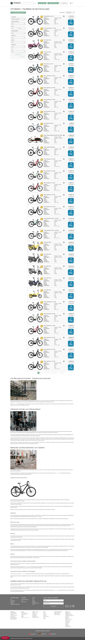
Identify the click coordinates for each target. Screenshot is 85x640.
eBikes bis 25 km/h (57, 612)
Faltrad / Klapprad (46, 616)
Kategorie (13, 17)
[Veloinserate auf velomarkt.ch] (15, 3)
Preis (12, 26)
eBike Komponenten (68, 626)
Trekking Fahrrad (34, 613)
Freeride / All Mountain (13, 615)
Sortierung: (62, 12)
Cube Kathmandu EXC (49, 147)
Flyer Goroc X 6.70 (48, 64)
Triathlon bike (23, 614)
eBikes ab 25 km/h (57, 613)
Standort (13, 44)
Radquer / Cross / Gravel (25, 617)
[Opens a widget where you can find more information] (5, 638)
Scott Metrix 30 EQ (48, 123)
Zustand (13, 35)
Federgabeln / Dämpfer (68, 614)
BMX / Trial (45, 614)
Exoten (44, 612)
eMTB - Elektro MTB (57, 614)
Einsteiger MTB (12, 616)
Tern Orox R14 (47, 52)
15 (62, 372)
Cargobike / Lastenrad (35, 617)
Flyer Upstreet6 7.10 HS (50, 28)
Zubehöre (57, 473)
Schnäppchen (34, 614)
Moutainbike (27, 566)
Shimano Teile (67, 620)
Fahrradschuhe (67, 625)
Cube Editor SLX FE (49, 16)
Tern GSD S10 (47, 40)
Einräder (44, 618)
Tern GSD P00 (47, 242)
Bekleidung (67, 618)
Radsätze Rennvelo (68, 613)
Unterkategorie (15, 21)
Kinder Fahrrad (34, 615)
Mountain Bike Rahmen (13, 618)
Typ (12, 49)
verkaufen (56, 590)
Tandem (44, 613)
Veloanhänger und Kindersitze (69, 615)
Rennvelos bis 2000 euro (24, 613)
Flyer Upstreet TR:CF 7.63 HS (51, 218)
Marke (12, 40)
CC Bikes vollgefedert (13, 613)
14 (60, 372)
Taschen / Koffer (67, 621)
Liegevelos (44, 615)
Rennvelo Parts (67, 617)
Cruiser (44, 617)
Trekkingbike (23, 573)
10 (55, 372)
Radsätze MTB (67, 612)
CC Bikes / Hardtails (13, 612)
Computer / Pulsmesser (68, 619)
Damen (22, 615)
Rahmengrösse (14, 30)
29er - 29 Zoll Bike (13, 619)
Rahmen (22, 616)
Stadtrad (33, 612)
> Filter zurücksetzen (22, 56)
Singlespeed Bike (34, 616)
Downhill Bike (12, 614)
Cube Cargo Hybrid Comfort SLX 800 (53, 135)
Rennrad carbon (23, 612)
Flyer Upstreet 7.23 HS (49, 75)
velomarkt (15, 403)
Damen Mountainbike (13, 617)
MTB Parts (66, 616)
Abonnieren (53, 606)
